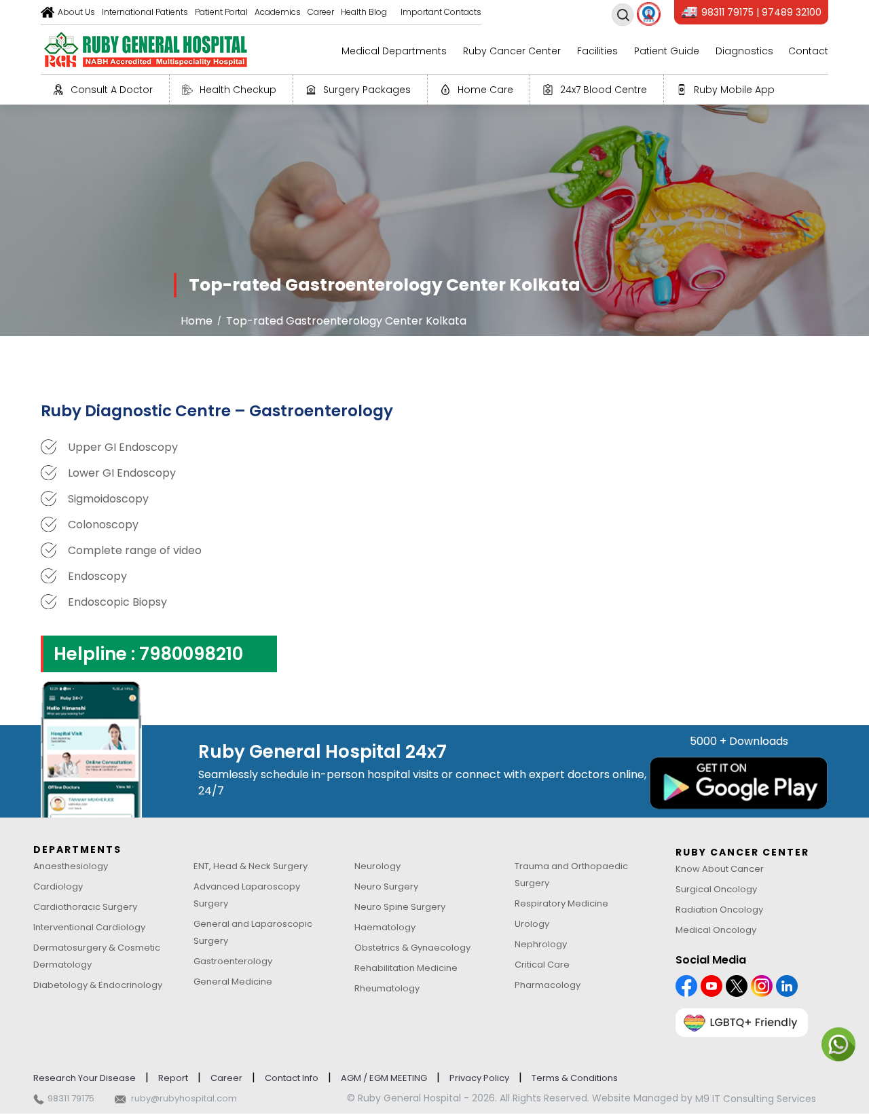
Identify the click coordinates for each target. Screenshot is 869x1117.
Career (321, 12)
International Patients (145, 12)
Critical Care (542, 964)
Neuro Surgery (386, 886)
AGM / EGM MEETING (384, 1078)
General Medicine (232, 981)
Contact (808, 51)
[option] (434, 219)
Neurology (377, 866)
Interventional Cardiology (89, 927)
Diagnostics (744, 51)
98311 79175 (71, 1098)
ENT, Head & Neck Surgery (250, 866)
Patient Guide (666, 51)
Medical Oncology (716, 929)
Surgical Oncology (716, 889)
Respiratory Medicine (561, 903)
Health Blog (364, 12)
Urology (532, 923)
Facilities (597, 51)
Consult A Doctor (112, 89)
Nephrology (541, 944)
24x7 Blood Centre (603, 89)
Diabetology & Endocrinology (97, 984)
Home (196, 321)
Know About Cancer (720, 868)
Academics (278, 12)
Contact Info (291, 1078)
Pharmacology (547, 984)
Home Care (485, 89)
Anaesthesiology (70, 866)
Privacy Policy (479, 1078)
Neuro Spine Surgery (399, 906)
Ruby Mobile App (734, 89)
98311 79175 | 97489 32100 (761, 12)
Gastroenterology (232, 961)
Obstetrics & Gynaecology (412, 947)
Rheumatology (387, 988)
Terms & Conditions (575, 1078)
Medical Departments (394, 51)
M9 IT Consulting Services (755, 1098)
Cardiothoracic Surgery (85, 906)
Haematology (384, 927)
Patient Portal (221, 12)
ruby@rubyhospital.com (184, 1098)
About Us (76, 12)
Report (173, 1078)
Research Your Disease (84, 1078)
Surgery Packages (367, 89)
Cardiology (58, 886)
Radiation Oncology (719, 909)
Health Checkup (238, 89)
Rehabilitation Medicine (406, 968)
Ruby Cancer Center (512, 51)
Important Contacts (441, 12)
